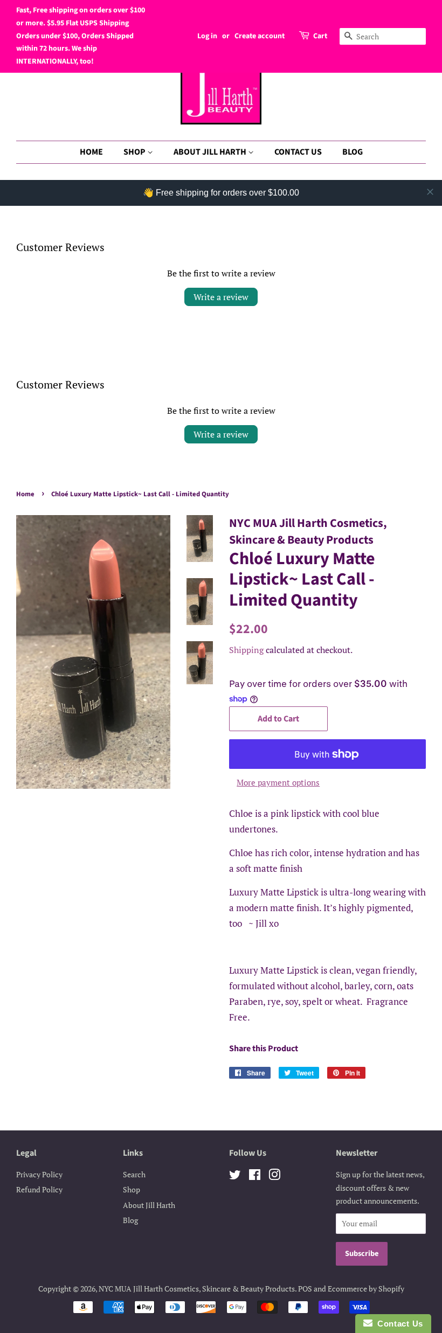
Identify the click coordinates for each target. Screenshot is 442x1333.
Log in (207, 36)
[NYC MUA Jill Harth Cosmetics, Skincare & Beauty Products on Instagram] (274, 1176)
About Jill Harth (149, 1205)
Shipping (246, 650)
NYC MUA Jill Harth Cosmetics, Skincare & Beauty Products (197, 1288)
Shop (131, 1189)
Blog (130, 1220)
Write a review (221, 297)
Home (25, 494)
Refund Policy (39, 1189)
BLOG (352, 152)
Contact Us (397, 1323)
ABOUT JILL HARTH (211, 152)
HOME (91, 152)
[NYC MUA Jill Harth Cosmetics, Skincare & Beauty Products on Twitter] (235, 1176)
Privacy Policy (39, 1174)
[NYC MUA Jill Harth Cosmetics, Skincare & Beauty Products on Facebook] (254, 1176)
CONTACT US (298, 152)
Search (134, 1174)
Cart (320, 36)
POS (305, 1288)
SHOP (135, 152)
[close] (430, 192)
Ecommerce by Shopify (366, 1288)
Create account (259, 36)
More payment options (278, 782)
